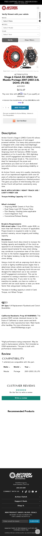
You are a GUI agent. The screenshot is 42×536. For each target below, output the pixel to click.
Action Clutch (21, 74)
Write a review (21, 398)
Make (4, 18)
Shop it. (21, 506)
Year (4, 31)
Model (5, 24)
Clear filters (29, 40)
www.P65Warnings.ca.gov (21, 327)
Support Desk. (21, 501)
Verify (10, 40)
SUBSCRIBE (34, 521)
